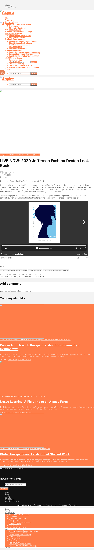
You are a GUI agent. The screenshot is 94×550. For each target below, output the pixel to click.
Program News (6, 155)
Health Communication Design (20, 56)
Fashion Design (15, 30)
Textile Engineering (16, 64)
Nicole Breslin (8, 173)
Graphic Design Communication (42, 340)
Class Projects (5, 340)
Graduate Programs (13, 50)
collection (4, 270)
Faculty (7, 496)
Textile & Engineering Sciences (21, 65)
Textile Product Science (18, 48)
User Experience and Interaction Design (24, 67)
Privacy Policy (51, 505)
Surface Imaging (15, 60)
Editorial (57, 340)
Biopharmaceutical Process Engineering (24, 41)
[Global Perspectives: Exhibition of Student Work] (22, 447)
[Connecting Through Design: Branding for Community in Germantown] (22, 338)
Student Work (17, 155)
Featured (63, 340)
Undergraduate (11, 34)
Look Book (32, 270)
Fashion (11, 270)
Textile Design (14, 47)
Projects (8, 20)
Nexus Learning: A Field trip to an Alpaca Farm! (34, 402)
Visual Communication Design (20, 32)
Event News (4, 449)
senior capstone (49, 270)
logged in (14, 291)
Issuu (12, 258)
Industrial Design (15, 45)
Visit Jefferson (10, 7)
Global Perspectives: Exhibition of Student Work (35, 454)
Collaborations (16, 340)
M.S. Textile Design (22, 396)
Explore (8, 69)
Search (33, 62)
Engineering (13, 37)
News (7, 18)
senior (39, 270)
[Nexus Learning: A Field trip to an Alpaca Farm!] (22, 394)
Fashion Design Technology (19, 54)
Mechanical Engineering (18, 28)
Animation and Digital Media (20, 24)
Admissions (9, 5)
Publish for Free (82, 258)
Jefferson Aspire (38, 505)
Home (7, 492)
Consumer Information (68, 505)
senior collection (62, 270)
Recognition (45, 449)
